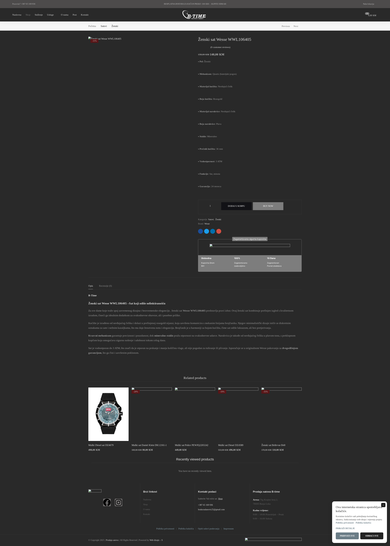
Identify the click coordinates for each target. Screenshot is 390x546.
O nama (146, 509)
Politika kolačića (186, 529)
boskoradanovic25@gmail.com (211, 509)
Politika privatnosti (165, 529)
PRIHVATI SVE (347, 536)
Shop (145, 504)
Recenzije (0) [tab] (105, 286)
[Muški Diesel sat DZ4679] (108, 414)
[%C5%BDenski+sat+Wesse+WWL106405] (206, 231)
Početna (92, 26)
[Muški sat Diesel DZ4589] (238, 414)
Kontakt (146, 514)
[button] (250, 239)
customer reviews (220, 47)
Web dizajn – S (156, 540)
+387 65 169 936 (205, 505)
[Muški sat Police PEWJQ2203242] (195, 414)
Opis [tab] (90, 286)
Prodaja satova (112, 540)
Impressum (228, 529)
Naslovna (147, 499)
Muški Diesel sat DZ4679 (100, 445)
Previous (286, 26)
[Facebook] (107, 502)
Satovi (104, 26)
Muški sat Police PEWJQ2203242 (191, 445)
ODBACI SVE (371, 536)
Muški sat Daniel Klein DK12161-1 (149, 445)
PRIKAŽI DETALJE (345, 528)
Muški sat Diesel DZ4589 (230, 445)
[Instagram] (118, 502)
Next (296, 26)
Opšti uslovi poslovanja (208, 529)
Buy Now (268, 206)
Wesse (207, 224)
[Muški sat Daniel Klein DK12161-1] (152, 414)
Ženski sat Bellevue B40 (273, 445)
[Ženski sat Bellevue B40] (281, 414)
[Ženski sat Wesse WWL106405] (200, 231)
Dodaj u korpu (236, 206)
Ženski (115, 26)
